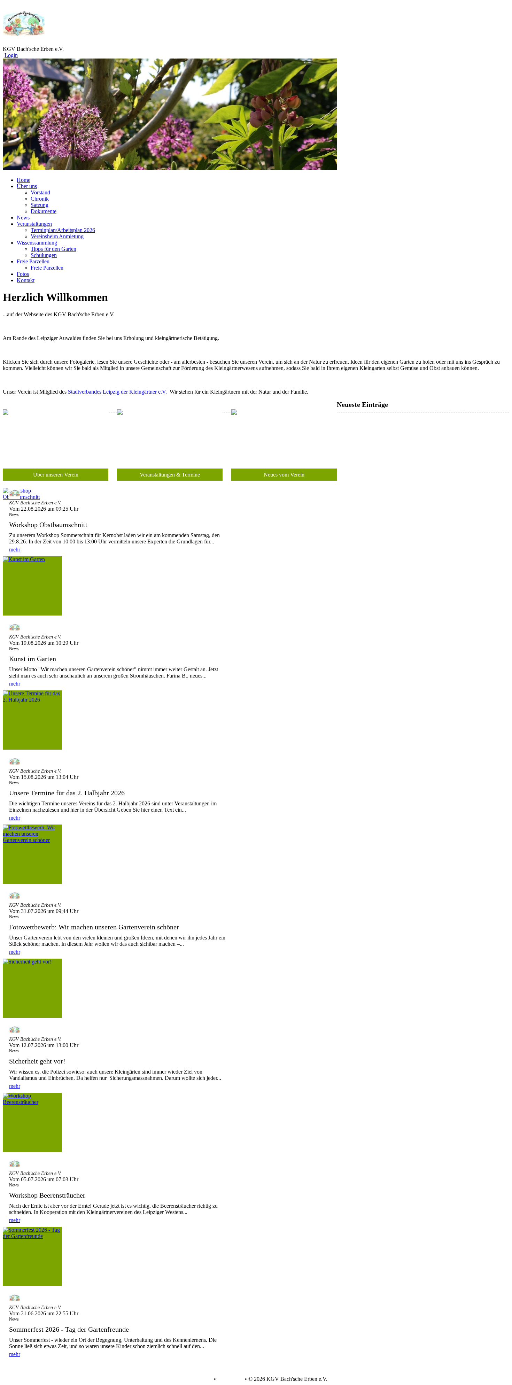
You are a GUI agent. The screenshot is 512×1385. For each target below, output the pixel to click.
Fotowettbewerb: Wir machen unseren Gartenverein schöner (94, 927)
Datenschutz (198, 1379)
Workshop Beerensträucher (47, 1195)
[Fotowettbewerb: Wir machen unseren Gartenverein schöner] (32, 854)
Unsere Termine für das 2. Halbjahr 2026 (67, 793)
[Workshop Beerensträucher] (32, 1122)
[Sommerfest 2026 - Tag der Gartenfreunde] (32, 1256)
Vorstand (40, 192)
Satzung (39, 205)
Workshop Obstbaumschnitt (48, 524)
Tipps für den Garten (53, 249)
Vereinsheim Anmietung (57, 236)
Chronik (40, 199)
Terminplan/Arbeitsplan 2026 (63, 230)
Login (11, 55)
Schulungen (44, 255)
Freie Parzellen (47, 268)
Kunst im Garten (32, 659)
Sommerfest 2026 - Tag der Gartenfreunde (69, 1329)
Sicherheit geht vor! (37, 1061)
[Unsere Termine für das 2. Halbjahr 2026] (32, 720)
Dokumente (43, 211)
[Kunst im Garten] (32, 586)
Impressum (230, 1379)
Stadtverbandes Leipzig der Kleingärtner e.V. (117, 392)
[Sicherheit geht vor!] (32, 988)
